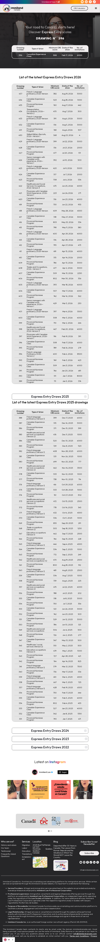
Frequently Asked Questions (8, 855)
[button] (96, 8)
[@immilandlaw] (34, 772)
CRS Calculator (79, 8)
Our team (5, 848)
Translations (27, 854)
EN (9, 940)
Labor (24, 848)
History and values (8, 845)
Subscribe (89, 853)
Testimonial (5, 851)
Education (26, 851)
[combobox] (8, 939)
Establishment (26, 858)
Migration (26, 845)
